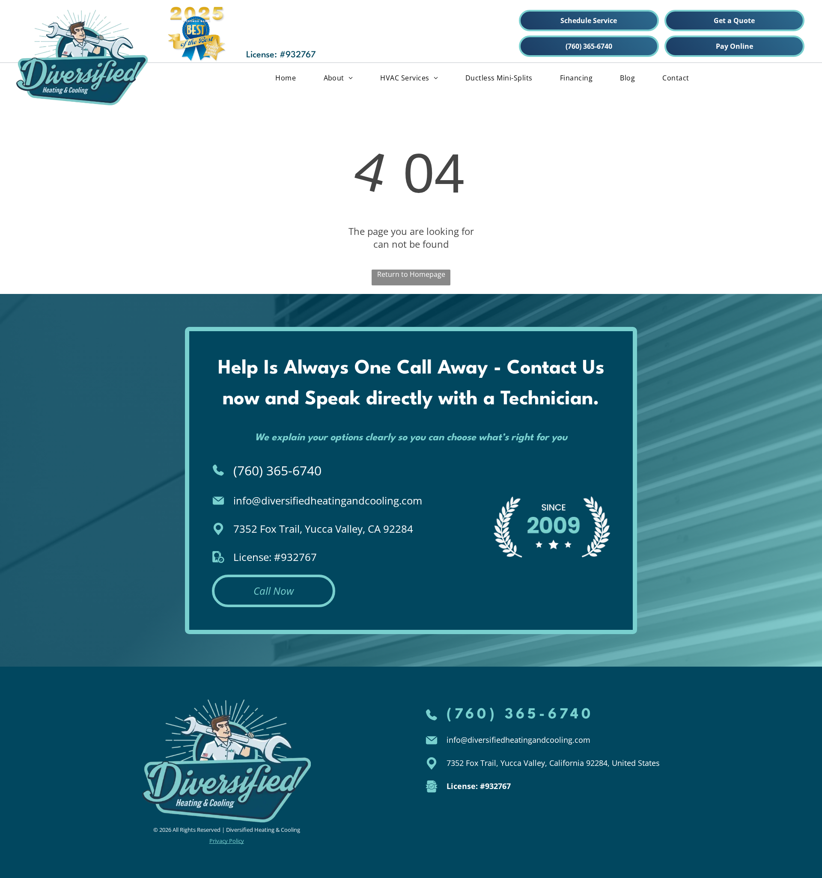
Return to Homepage (411, 274)
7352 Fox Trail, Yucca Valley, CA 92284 (323, 529)
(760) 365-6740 (277, 470)
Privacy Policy (226, 841)
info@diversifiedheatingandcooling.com (327, 500)
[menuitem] (285, 77)
